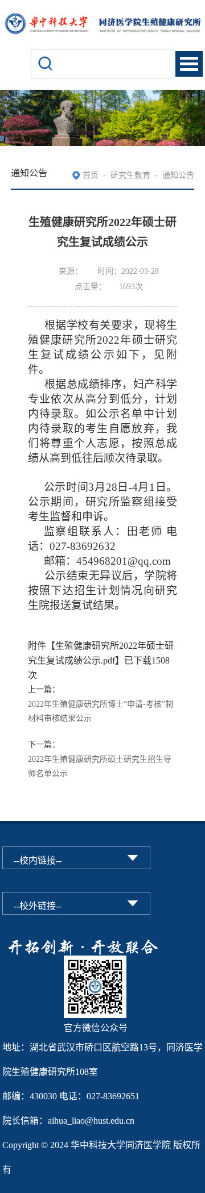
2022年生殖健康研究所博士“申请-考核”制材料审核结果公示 (100, 711)
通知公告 (178, 175)
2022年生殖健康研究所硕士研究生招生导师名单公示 (99, 766)
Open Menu (189, 64)
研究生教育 (130, 175)
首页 (91, 175)
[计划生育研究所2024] (102, 18)
